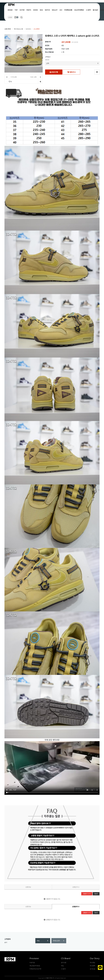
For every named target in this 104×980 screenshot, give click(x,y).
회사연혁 (92, 966)
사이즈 (47, 60)
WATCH (47, 10)
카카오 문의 (56, 941)
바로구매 (54, 72)
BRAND (10, 10)
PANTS (29, 10)
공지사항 (63, 962)
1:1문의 (88, 10)
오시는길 (92, 969)
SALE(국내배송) (79, 10)
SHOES (35, 10)
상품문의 (75, 887)
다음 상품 (33, 77)
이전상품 (13, 77)
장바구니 (72, 72)
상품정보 (28, 887)
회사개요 (92, 962)
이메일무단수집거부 (35, 969)
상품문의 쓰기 (87, 913)
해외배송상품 (18, 29)
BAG (41, 10)
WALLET (55, 10)
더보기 (96, 894)
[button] (21, 17)
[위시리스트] (97, 72)
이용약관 (32, 962)
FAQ (38, 941)
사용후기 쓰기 (87, 894)
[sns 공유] (40, 81)
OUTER (22, 10)
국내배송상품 (68, 10)
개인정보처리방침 (34, 966)
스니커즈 (37, 29)
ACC (61, 10)
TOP (16, 10)
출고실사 (95, 10)
